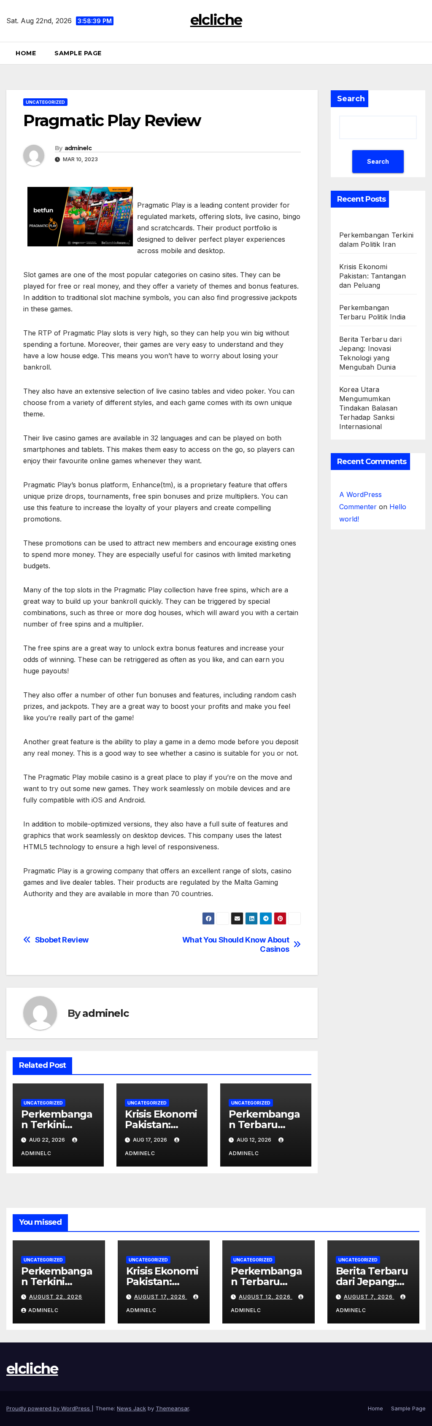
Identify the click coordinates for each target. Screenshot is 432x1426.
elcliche (216, 20)
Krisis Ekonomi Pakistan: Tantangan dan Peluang (372, 275)
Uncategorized (45, 102)
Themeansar (172, 1408)
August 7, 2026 (369, 1297)
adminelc (78, 148)
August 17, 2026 (160, 1297)
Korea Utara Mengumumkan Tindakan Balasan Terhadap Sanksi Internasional (368, 408)
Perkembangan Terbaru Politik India (264, 1124)
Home (26, 53)
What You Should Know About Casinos (235, 944)
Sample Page (78, 53)
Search (351, 98)
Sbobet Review (62, 939)
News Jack (131, 1408)
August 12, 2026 (265, 1297)
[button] (422, 53)
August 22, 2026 (55, 1297)
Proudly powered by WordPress (49, 1408)
